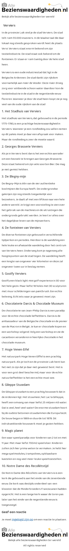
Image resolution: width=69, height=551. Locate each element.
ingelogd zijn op (22, 519)
